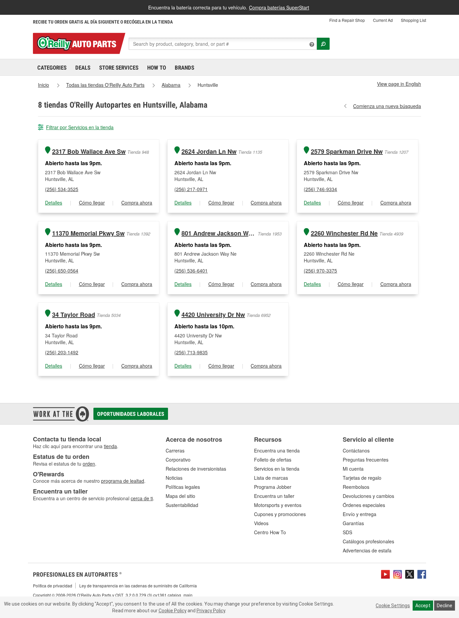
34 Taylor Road (73, 315)
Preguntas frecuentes (365, 459)
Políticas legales (183, 486)
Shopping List (413, 20)
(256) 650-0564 (61, 270)
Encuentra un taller (274, 496)
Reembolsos (356, 486)
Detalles (53, 202)
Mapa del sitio (180, 496)
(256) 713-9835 (191, 352)
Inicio (43, 84)
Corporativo (178, 459)
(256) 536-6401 (191, 270)
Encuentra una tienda (277, 450)
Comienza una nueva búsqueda (387, 106)
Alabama (171, 84)
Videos (261, 523)
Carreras (175, 450)
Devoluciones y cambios (368, 496)
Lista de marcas (271, 477)
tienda (110, 446)
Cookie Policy (172, 610)
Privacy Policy (211, 610)
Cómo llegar (92, 202)
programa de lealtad (122, 480)
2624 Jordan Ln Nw (209, 151)
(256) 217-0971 (191, 189)
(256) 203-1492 (61, 352)
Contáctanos (356, 450)
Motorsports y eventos (277, 505)
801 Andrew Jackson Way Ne (218, 233)
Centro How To (270, 532)
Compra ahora (136, 202)
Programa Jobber (272, 486)
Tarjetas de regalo (362, 477)
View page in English (399, 83)
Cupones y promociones (280, 514)
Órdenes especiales (364, 505)
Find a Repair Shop (347, 20)
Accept (422, 605)
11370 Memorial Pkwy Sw (88, 233)
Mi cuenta (353, 468)
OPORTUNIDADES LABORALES (130, 414)
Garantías (353, 523)
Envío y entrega (359, 514)
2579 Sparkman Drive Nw (347, 151)
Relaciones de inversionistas (196, 468)
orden (89, 463)
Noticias (174, 477)
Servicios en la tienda (276, 468)
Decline (444, 605)
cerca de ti (142, 498)
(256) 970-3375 (320, 270)
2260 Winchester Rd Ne (344, 233)
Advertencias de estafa (367, 550)
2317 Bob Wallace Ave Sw (89, 151)
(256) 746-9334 (320, 189)
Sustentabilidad (182, 505)
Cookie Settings (393, 605)
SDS (347, 532)
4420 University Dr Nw (213, 315)
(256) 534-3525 (61, 189)
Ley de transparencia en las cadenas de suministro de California (138, 585)
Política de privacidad (52, 585)
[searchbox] (223, 44)
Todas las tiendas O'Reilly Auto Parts (105, 84)
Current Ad (383, 20)
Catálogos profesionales (368, 541)
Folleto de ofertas (272, 459)
